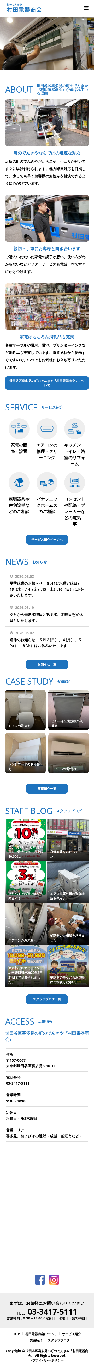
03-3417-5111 (18, 1083)
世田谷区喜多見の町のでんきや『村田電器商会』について (47, 382)
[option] (47, 43)
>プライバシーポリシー (47, 1360)
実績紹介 (36, 1340)
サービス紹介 (71, 1334)
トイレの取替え (19, 725)
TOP (16, 1334)
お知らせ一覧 (47, 664)
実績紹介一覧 (47, 788)
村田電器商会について (41, 1334)
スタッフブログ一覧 (47, 999)
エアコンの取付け (64, 769)
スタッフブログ (59, 1340)
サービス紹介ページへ (47, 539)
